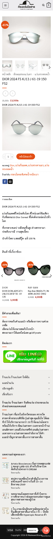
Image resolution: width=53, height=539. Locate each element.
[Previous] (7, 37)
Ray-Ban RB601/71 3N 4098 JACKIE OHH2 (38, 292)
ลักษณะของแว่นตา (23, 74)
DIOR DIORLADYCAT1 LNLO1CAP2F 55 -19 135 (12, 293)
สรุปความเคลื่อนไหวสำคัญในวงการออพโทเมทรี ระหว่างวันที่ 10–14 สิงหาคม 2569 (29, 481)
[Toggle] (49, 377)
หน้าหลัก (6, 74)
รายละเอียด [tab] (7, 199)
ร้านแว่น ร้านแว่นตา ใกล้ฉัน (15, 377)
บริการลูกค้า (7, 388)
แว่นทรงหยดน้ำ (42, 74)
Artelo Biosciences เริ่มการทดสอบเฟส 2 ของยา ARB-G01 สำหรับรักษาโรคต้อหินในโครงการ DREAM (30, 466)
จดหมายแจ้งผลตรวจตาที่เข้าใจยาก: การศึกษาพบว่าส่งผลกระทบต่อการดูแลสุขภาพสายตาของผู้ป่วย (30, 496)
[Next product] (5, 93)
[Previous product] (12, 93)
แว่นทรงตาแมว (36, 165)
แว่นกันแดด (21, 165)
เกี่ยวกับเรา (7, 394)
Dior (12, 165)
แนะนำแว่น (8, 382)
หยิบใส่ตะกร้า (25, 156)
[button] (5, 5)
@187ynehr (35, 332)
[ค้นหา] (43, 5)
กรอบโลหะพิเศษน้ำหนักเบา (25, 174)
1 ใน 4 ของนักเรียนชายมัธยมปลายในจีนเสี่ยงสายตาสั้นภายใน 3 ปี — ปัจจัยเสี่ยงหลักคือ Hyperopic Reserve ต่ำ (30, 512)
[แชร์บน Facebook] (5, 181)
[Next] (46, 37)
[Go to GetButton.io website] (46, 536)
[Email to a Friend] (10, 181)
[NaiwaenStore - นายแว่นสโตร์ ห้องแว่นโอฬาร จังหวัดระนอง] (26, 5)
